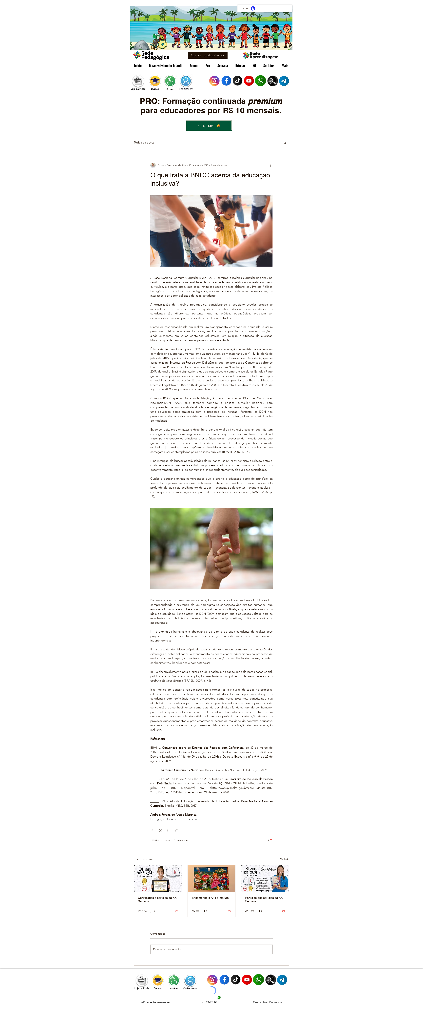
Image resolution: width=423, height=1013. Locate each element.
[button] (285, 142)
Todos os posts (144, 142)
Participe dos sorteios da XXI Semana (264, 899)
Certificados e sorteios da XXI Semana (157, 899)
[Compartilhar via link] (176, 830)
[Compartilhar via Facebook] (152, 830)
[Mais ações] (271, 165)
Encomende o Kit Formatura (210, 897)
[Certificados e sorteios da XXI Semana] (158, 878)
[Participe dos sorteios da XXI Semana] (265, 878)
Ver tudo (284, 858)
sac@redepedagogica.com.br (154, 1001)
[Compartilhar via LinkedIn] (168, 830)
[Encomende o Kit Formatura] (211, 878)
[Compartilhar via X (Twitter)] (160, 830)
